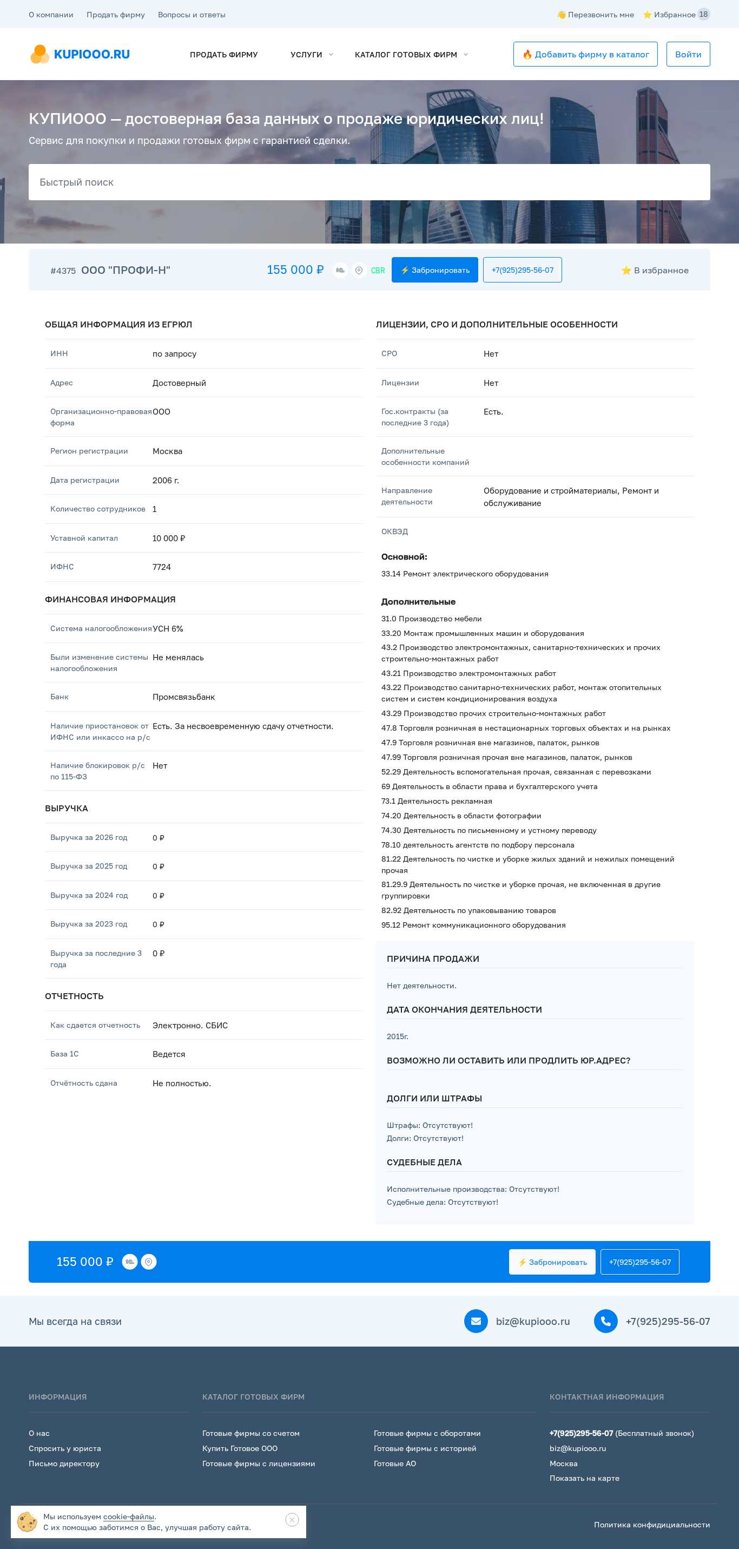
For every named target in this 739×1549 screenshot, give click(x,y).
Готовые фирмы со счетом (251, 1433)
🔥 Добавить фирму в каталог (585, 54)
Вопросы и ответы (192, 14)
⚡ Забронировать (435, 269)
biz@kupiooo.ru (531, 1321)
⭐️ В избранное (655, 270)
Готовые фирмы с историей (425, 1448)
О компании (51, 14)
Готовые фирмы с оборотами (427, 1433)
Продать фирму (116, 14)
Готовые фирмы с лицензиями (258, 1463)
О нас (39, 1433)
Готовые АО (395, 1463)
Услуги (306, 54)
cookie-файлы (128, 1516)
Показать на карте (584, 1477)
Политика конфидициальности (652, 1524)
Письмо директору (64, 1463)
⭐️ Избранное (675, 14)
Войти (688, 54)
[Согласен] (292, 1519)
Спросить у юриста (65, 1448)
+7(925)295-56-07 (522, 269)
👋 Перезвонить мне (595, 14)
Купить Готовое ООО (240, 1448)
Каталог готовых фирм (406, 54)
